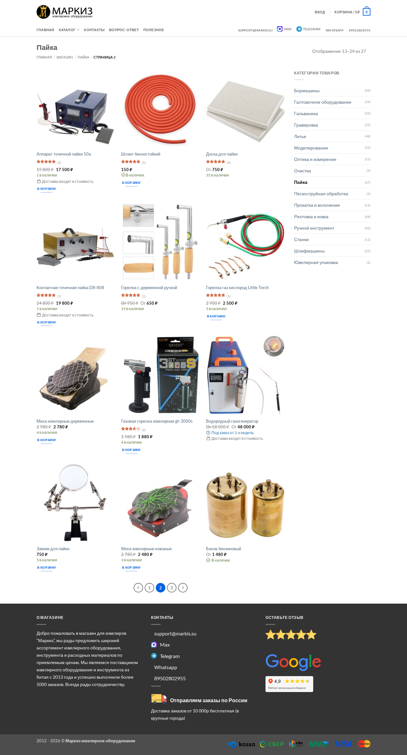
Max (288, 29)
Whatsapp (334, 30)
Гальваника (306, 113)
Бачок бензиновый (223, 548)
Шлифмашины (309, 250)
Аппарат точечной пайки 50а (64, 153)
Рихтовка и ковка (311, 216)
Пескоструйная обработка (321, 193)
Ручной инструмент (314, 228)
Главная (45, 30)
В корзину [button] (46, 188)
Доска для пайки (222, 153)
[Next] (183, 587)
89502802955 (359, 30)
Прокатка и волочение (317, 205)
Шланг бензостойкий (140, 153)
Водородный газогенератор (232, 421)
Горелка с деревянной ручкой (149, 287)
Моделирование (311, 147)
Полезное (153, 30)
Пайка (83, 57)
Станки (301, 239)
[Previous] (138, 587)
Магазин (65, 57)
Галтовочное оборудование (322, 102)
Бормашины (307, 90)
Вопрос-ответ (124, 30)
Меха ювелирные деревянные (65, 421)
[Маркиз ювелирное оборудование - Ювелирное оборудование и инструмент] (65, 12)
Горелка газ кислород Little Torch (237, 287)
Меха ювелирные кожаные (146, 548)
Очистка (302, 170)
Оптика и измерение (315, 159)
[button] (352, 12)
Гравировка (306, 125)
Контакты (94, 30)
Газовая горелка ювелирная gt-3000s (157, 421)
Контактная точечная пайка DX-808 (70, 287)
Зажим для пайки (53, 548)
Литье (300, 136)
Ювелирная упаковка (316, 262)
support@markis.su (255, 30)
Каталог (67, 30)
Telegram (312, 29)
